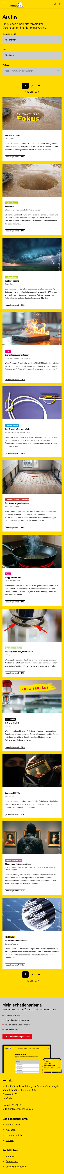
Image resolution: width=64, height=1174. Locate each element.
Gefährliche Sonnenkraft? (16, 940)
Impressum (11, 1156)
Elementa (9, 207)
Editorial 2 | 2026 (12, 135)
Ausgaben (11, 1130)
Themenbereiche (14, 1135)
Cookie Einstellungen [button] (16, 1166)
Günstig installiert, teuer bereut (19, 652)
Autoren (10, 1140)
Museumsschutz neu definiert (18, 864)
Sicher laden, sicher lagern (17, 355)
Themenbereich (9, 34)
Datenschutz (12, 1161)
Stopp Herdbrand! (13, 577)
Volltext (5, 65)
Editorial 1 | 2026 (12, 793)
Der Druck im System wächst (18, 429)
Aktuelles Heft (13, 1124)
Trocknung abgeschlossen (17, 503)
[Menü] (4, 4)
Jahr (4, 49)
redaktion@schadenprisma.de (17, 1109)
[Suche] (60, 4)
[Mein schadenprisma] (55, 4)
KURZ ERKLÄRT (12, 723)
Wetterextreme (12, 281)
